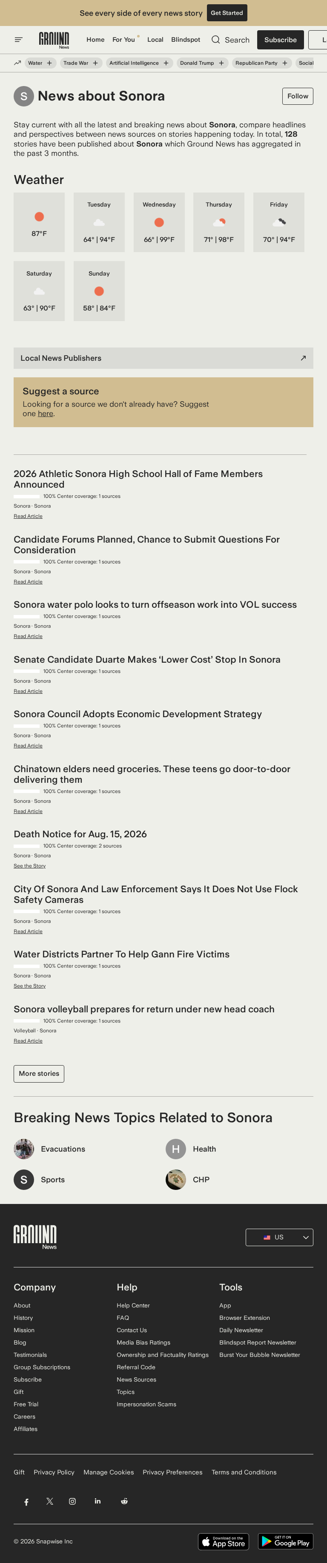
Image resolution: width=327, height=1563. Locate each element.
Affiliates (25, 1428)
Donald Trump (197, 63)
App (225, 1305)
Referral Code (136, 1367)
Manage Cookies (108, 1472)
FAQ (123, 1317)
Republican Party (256, 63)
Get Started (227, 12)
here (45, 413)
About (22, 1305)
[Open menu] (19, 39)
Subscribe (280, 40)
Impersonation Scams (146, 1404)
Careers (24, 1416)
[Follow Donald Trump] (221, 63)
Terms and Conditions (244, 1472)
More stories (39, 1073)
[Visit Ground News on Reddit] (124, 1501)
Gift (18, 1391)
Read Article (28, 516)
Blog (20, 1342)
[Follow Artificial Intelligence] (166, 63)
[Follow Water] (49, 63)
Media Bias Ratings (143, 1342)
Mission (24, 1330)
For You (123, 39)
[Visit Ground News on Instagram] (72, 1501)
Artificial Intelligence (134, 63)
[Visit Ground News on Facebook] (26, 1501)
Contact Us (132, 1330)
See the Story (30, 866)
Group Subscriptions (42, 1367)
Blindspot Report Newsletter (257, 1342)
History (23, 1317)
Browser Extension (244, 1317)
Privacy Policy (54, 1472)
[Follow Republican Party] (285, 63)
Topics (126, 1391)
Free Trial (26, 1404)
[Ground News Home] (54, 40)
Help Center (133, 1305)
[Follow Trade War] (95, 63)
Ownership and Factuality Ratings (163, 1354)
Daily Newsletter (241, 1330)
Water (35, 63)
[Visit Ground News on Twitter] (49, 1501)
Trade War (75, 63)
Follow (297, 96)
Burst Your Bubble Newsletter (259, 1354)
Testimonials (30, 1354)
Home (95, 39)
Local (155, 39)
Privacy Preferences (173, 1472)
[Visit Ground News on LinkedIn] (97, 1501)
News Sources (136, 1379)
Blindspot (185, 39)
